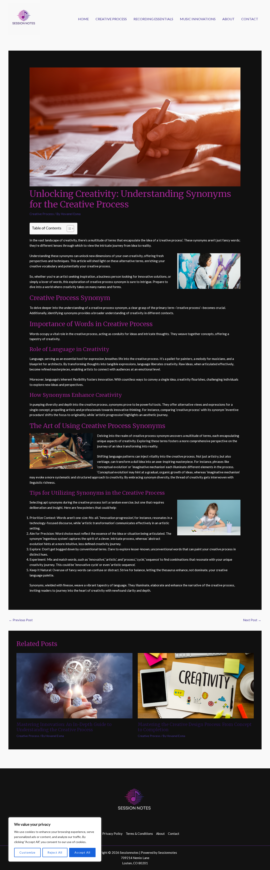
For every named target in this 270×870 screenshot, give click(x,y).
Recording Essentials (153, 19)
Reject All (54, 852)
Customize (27, 852)
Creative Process (111, 19)
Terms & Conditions (139, 833)
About (228, 19)
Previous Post (21, 620)
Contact (249, 19)
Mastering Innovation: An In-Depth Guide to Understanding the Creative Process (64, 727)
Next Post (252, 620)
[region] (54, 839)
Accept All (82, 852)
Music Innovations (198, 19)
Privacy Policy (112, 833)
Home (83, 19)
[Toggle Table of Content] (68, 228)
